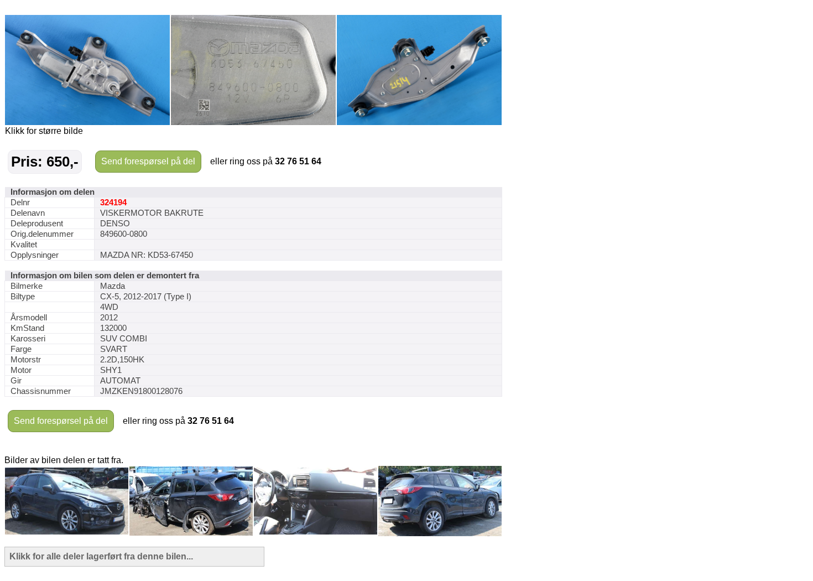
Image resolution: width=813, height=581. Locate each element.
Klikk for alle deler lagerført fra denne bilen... (101, 556)
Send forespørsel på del (148, 161)
